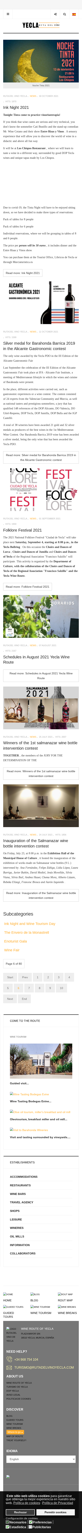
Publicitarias (41, 1527)
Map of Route (14, 1436)
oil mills (17, 1236)
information (20, 1245)
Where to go (14, 1432)
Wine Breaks (67, 1313)
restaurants (20, 1185)
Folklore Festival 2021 (22, 530)
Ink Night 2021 (16, 107)
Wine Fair (12, 950)
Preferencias (42, 1522)
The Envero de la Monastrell (26, 933)
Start (10, 977)
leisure (16, 1219)
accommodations (23, 1176)
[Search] (64, 14)
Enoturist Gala (15, 941)
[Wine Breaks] (67, 1307)
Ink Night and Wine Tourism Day (29, 924)
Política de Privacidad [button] (57, 1503)
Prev (25, 977)
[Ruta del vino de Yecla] (41, 25)
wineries (16, 1227)
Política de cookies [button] (26, 1503)
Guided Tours (14, 1420)
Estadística (17, 1527)
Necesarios (17, 1522)
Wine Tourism (40, 1313)
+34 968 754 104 (26, 1359)
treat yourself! (16, 1440)
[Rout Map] (65, 1294)
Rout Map (65, 1300)
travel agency (21, 1202)
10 (61, 988)
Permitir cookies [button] (55, 1512)
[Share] (55, 14)
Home (7, 1300)
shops (15, 1211)
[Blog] (35, 1294)
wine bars (18, 1194)
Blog (34, 1300)
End (24, 998)
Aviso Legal (13, 1395)
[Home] (8, 1294)
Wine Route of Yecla (19, 1383)
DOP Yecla (12, 1391)
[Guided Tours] (13, 1307)
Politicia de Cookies (18, 1399)
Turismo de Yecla (17, 1387)
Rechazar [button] (20, 1512)
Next (10, 998)
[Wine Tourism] (40, 1307)
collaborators (22, 1253)
